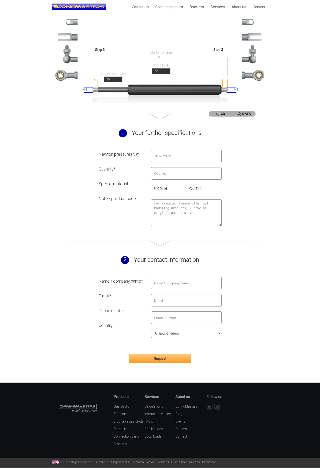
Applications (154, 429)
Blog (178, 414)
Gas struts (140, 7)
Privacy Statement (202, 462)
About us (239, 7)
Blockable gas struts (129, 421)
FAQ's (149, 421)
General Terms (144, 462)
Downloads (153, 436)
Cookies (163, 462)
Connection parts (169, 7)
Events (180, 421)
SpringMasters (186, 406)
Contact (259, 7)
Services (218, 7)
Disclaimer (179, 462)
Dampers (120, 429)
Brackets (197, 7)
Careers (181, 429)
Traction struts (124, 414)
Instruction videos (158, 414)
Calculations (154, 406)
